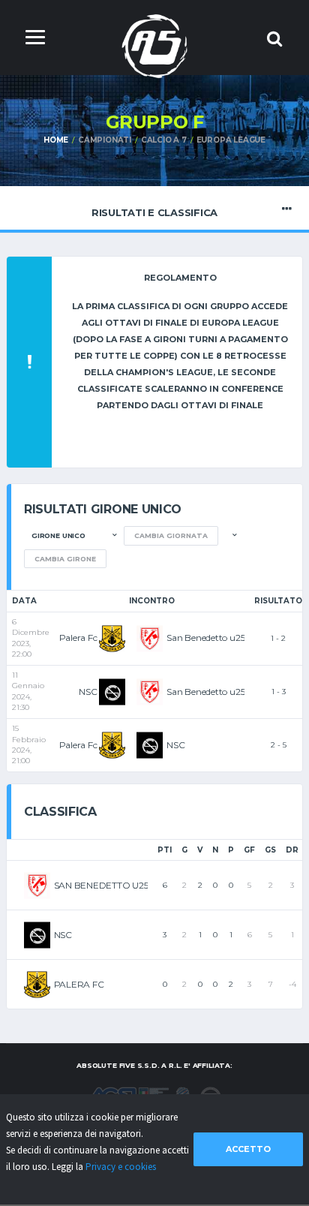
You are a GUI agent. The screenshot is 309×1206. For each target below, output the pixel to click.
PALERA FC (79, 984)
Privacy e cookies (121, 1166)
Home (56, 140)
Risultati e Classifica (155, 212)
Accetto (248, 1149)
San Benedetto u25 (205, 637)
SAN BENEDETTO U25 (101, 885)
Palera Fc (78, 637)
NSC (88, 691)
